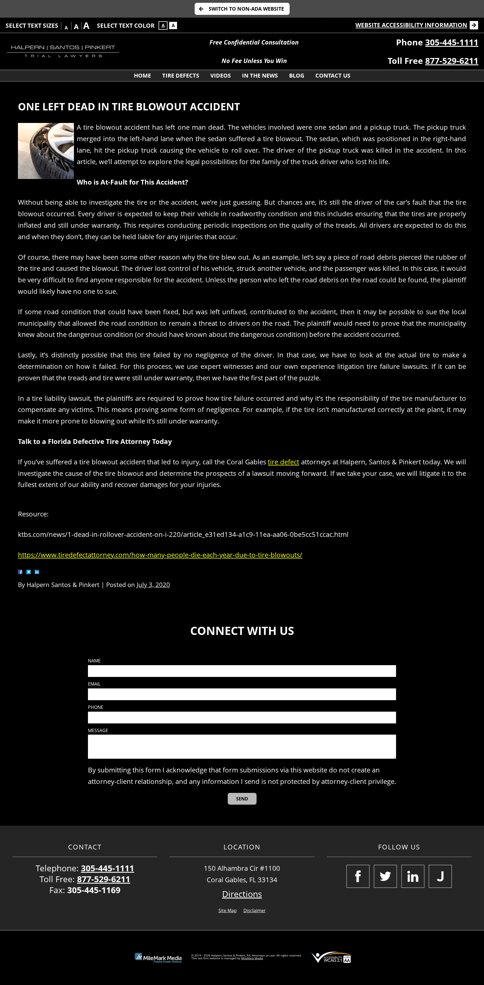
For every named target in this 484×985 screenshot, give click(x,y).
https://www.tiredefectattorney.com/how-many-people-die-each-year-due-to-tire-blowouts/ (160, 554)
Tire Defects (180, 75)
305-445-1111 (451, 42)
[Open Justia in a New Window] (440, 876)
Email (94, 684)
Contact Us (332, 75)
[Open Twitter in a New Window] (385, 876)
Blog (296, 75)
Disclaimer (254, 910)
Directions (242, 893)
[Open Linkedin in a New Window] (412, 876)
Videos (220, 75)
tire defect (283, 461)
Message (98, 730)
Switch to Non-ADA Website (246, 8)
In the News (260, 75)
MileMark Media (252, 958)
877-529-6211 (451, 60)
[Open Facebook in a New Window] (357, 876)
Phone (95, 707)
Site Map (227, 910)
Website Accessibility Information (411, 25)
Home (142, 75)
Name (94, 661)
